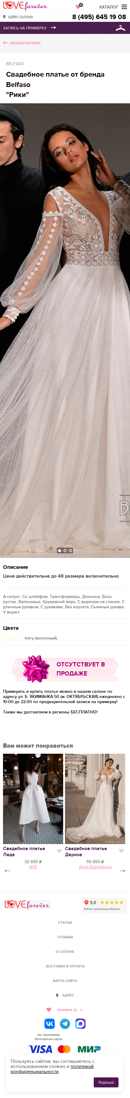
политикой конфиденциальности (52, 1069)
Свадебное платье (24, 852)
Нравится (59, 851)
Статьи (65, 922)
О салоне (65, 951)
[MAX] (80, 1024)
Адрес (68, 995)
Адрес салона (20, 16)
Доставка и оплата (65, 966)
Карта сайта (65, 981)
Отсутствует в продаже (81, 669)
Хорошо (106, 1082)
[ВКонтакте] (49, 1024)
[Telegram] (65, 1024)
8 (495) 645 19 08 (99, 17)
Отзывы (65, 937)
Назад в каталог (25, 43)
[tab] (59, 550)
